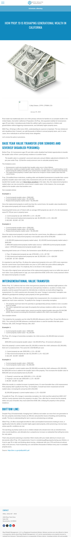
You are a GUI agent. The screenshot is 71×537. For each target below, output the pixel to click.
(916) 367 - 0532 (12, 514)
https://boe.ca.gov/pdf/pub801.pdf (18, 450)
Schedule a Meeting (35, 8)
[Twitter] (7, 525)
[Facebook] (4, 525)
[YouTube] (13, 525)
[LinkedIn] (10, 525)
